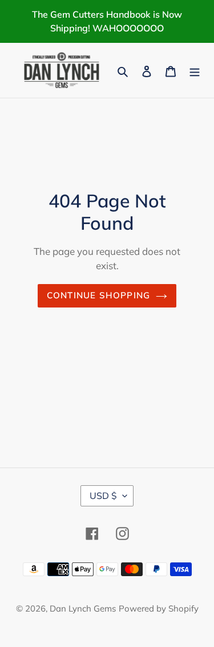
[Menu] (195, 70)
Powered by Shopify (159, 608)
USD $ (103, 495)
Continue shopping (99, 295)
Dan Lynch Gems (83, 608)
